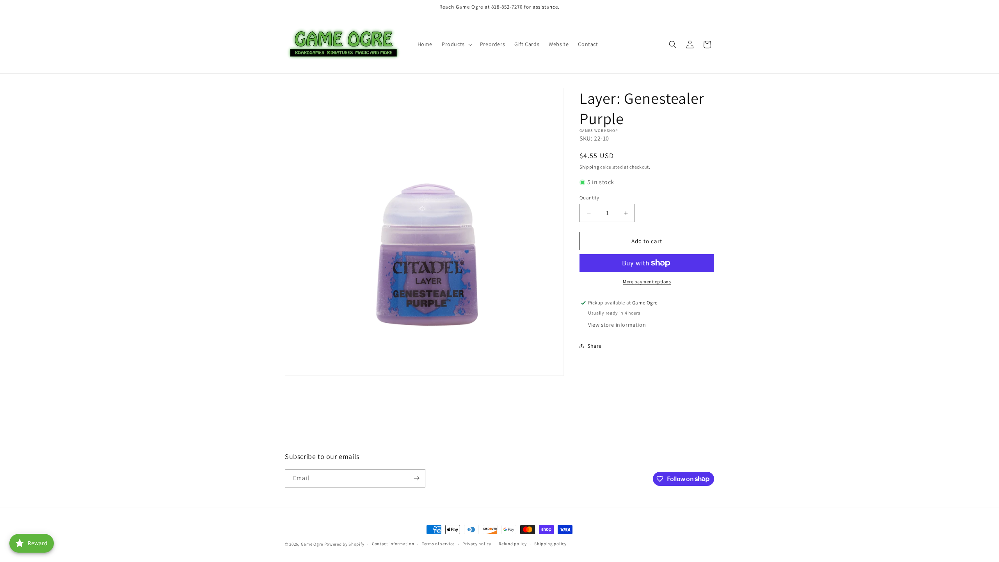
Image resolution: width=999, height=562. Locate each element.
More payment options (647, 282)
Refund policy (512, 543)
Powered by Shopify (344, 544)
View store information (617, 324)
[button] (456, 44)
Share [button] (594, 345)
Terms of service (438, 543)
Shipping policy (550, 543)
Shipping (589, 167)
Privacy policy (476, 543)
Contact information (393, 543)
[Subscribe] (416, 478)
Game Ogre (312, 544)
